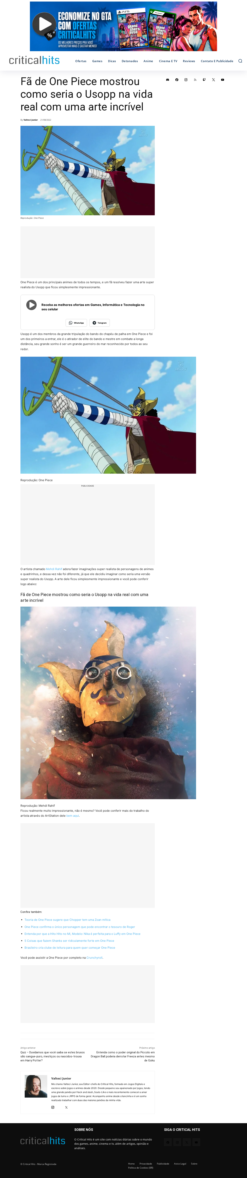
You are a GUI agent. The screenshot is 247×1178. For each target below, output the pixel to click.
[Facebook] (177, 79)
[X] (66, 1106)
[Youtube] (222, 79)
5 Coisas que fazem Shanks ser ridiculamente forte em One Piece (69, 941)
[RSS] (195, 79)
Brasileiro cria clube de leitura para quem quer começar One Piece (70, 947)
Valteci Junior (31, 119)
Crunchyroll (94, 957)
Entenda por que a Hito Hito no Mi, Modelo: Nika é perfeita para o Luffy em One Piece (82, 934)
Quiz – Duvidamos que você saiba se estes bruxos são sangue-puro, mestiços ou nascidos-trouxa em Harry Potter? (52, 1056)
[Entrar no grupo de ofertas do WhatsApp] (123, 28)
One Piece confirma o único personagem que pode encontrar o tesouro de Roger (80, 927)
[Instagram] (52, 1106)
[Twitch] (204, 79)
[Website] (73, 1106)
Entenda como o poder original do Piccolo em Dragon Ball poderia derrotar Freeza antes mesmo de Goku (123, 1056)
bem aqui (72, 815)
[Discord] (167, 79)
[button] (240, 61)
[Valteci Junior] (36, 1092)
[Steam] (59, 1106)
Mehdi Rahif (54, 569)
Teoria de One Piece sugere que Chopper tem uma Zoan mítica (67, 920)
